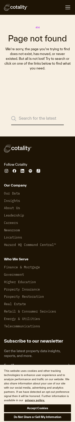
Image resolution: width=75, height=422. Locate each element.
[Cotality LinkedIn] (22, 170)
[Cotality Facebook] (14, 170)
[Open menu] (49, 7)
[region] (37, 393)
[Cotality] (16, 7)
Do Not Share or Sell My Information (37, 417)
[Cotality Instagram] (6, 170)
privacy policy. (35, 400)
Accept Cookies (37, 408)
